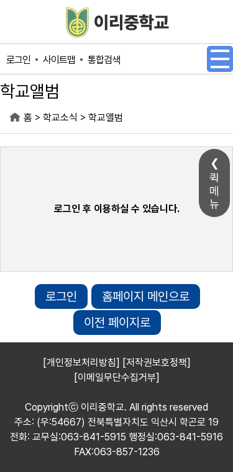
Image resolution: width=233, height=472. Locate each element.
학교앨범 (105, 117)
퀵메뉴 (214, 190)
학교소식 (60, 117)
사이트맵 (59, 60)
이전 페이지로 (117, 322)
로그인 (18, 60)
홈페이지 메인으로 (146, 296)
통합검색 (104, 60)
